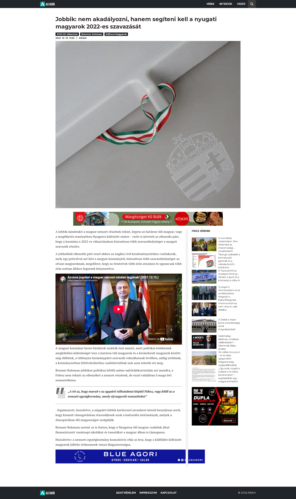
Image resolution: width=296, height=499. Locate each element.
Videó (241, 3)
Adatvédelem (126, 492)
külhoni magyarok (116, 34)
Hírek (210, 3)
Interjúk (225, 3)
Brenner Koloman (91, 34)
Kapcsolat (169, 492)
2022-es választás (67, 34)
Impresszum (148, 492)
